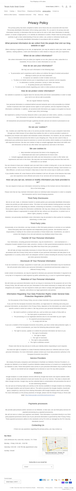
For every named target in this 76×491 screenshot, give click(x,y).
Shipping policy (68, 487)
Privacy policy (49, 487)
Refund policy (40, 487)
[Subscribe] (51, 467)
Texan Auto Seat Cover (19, 487)
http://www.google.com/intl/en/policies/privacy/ (40, 395)
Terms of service (58, 487)
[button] (13, 11)
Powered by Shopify (30, 487)
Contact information (67, 489)
